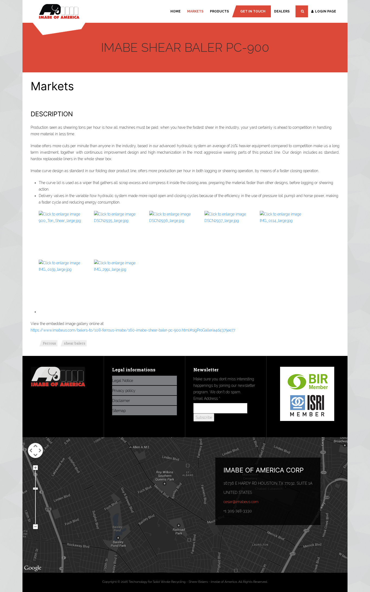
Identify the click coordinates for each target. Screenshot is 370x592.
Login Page (325, 11)
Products (219, 11)
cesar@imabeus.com (240, 502)
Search (302, 11)
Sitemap (119, 410)
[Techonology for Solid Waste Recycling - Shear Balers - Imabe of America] (59, 12)
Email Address (206, 398)
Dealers (282, 11)
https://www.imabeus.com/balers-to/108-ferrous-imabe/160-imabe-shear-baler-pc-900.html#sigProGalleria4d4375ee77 (133, 330)
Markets (195, 11)
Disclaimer (121, 400)
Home (175, 11)
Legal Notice (122, 380)
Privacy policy (123, 390)
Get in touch (252, 11)
